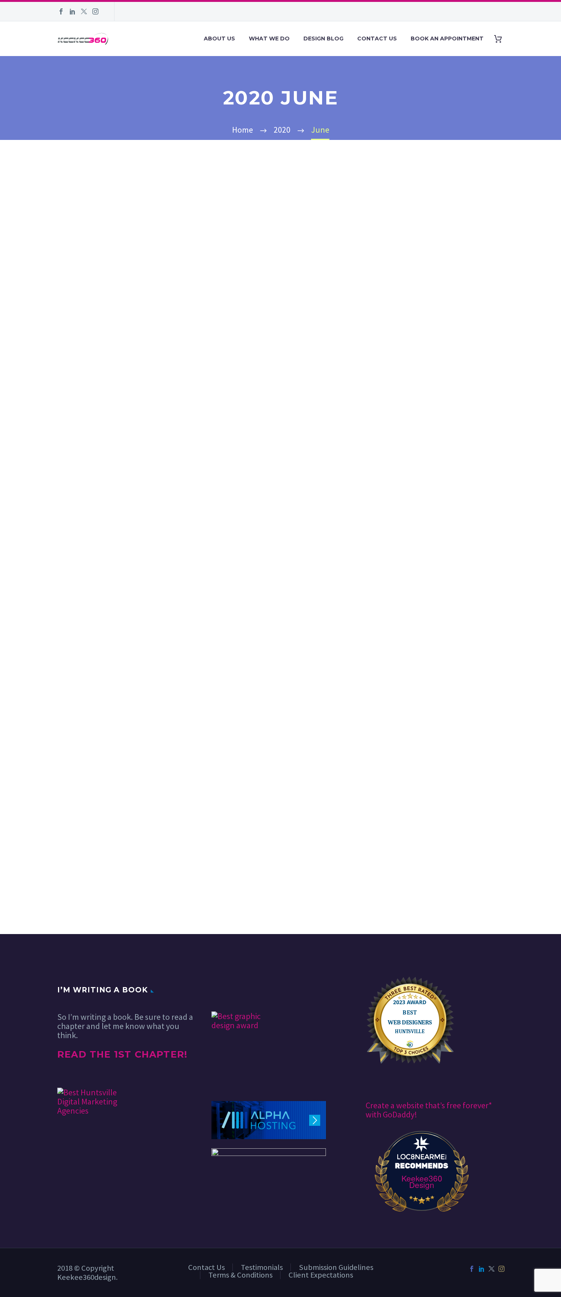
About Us (219, 38)
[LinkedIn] (72, 11)
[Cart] (501, 38)
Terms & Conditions (240, 1275)
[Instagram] (95, 11)
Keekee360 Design (421, 1181)
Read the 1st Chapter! (122, 1054)
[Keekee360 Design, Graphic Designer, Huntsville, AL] (240, 989)
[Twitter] (84, 11)
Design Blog (323, 38)
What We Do (269, 38)
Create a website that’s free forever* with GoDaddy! (429, 1110)
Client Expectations (321, 1275)
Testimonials (262, 1267)
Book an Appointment (447, 38)
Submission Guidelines (336, 1267)
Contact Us (377, 38)
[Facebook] (61, 11)
